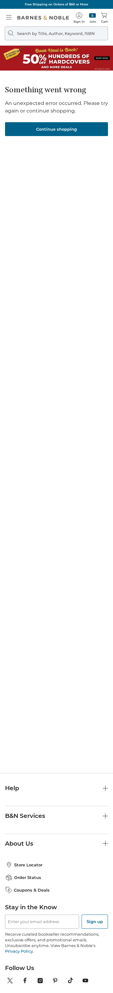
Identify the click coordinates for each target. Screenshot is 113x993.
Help (12, 788)
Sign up (95, 921)
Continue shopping (56, 129)
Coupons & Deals (32, 890)
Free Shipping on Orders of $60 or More (56, 4)
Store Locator (28, 864)
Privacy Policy (19, 951)
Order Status (27, 877)
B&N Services (25, 815)
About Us (19, 843)
